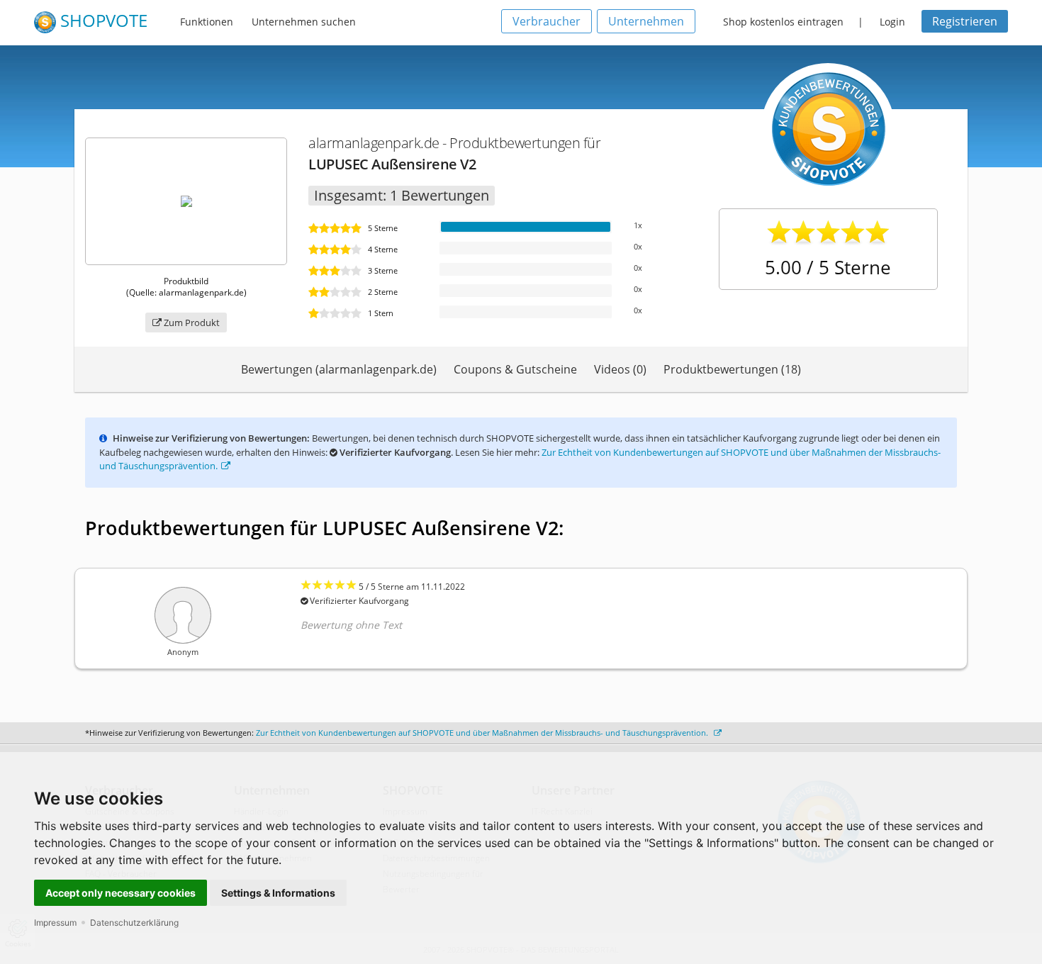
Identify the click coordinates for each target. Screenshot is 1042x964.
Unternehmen (646, 21)
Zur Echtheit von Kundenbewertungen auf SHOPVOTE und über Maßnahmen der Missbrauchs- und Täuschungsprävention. (483, 732)
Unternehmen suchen (304, 21)
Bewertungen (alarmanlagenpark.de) (339, 369)
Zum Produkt (191, 322)
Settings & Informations (278, 893)
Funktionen (206, 21)
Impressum (55, 922)
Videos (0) (620, 369)
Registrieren (964, 21)
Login (892, 21)
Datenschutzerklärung (134, 922)
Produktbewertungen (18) (732, 369)
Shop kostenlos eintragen (783, 21)
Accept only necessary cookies (120, 893)
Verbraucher (546, 21)
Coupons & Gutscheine (515, 369)
